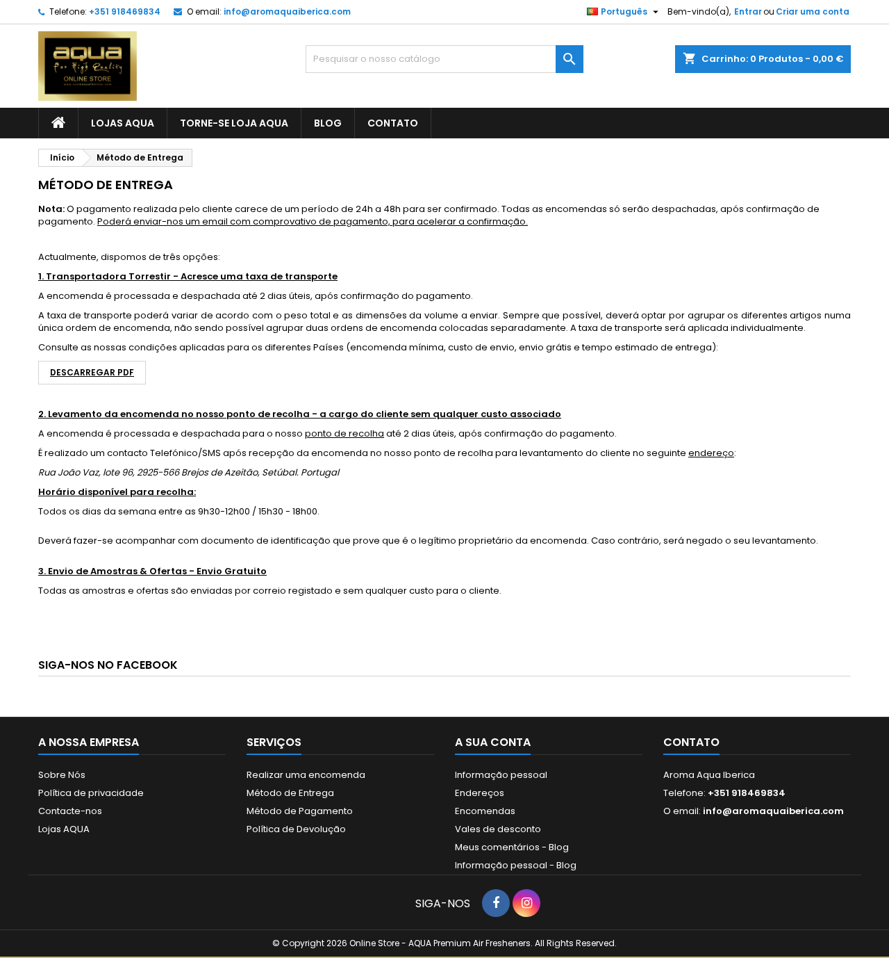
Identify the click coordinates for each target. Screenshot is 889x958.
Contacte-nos (70, 811)
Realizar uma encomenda (306, 774)
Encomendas (485, 811)
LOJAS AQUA (122, 123)
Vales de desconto (498, 829)
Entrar (748, 11)
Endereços (479, 792)
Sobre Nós (61, 774)
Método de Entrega (290, 792)
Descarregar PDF (92, 372)
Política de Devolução (296, 829)
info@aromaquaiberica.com (287, 11)
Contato (691, 742)
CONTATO (392, 123)
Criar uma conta (812, 11)
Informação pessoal (501, 774)
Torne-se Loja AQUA (234, 123)
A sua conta (493, 742)
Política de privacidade (91, 792)
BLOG (328, 123)
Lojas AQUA (64, 829)
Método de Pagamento (300, 811)
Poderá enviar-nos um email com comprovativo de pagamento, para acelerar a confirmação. (312, 221)
